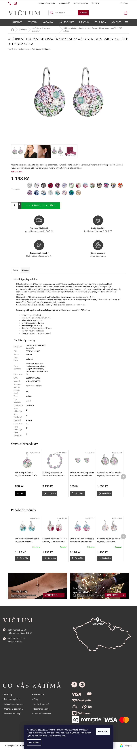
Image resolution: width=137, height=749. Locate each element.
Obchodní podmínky (13, 708)
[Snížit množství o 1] (19, 207)
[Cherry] (50, 185)
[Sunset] (120, 185)
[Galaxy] (106, 185)
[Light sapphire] (50, 193)
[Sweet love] (78, 185)
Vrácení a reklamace (13, 704)
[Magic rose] (64, 193)
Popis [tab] (15, 270)
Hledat (83, 12)
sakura (29, 354)
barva (89, 286)
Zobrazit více (16, 171)
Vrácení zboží (64, 3)
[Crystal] (29, 185)
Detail (20, 493)
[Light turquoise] (57, 193)
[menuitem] (16, 22)
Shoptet (128, 745)
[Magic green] (71, 193)
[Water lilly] (85, 185)
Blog (36, 699)
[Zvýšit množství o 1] (19, 204)
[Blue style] (36, 193)
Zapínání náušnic (41, 708)
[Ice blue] (43, 193)
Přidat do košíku (43, 205)
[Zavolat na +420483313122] (9, 3)
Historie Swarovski (42, 713)
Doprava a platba (80, 3)
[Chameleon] (92, 185)
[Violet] (64, 185)
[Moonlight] (113, 185)
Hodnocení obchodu (46, 3)
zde (63, 735)
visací (28, 401)
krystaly (69, 286)
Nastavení (34, 742)
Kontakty (95, 3)
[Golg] (78, 193)
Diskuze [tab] (25, 270)
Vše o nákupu (40, 694)
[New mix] (29, 193)
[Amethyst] (57, 185)
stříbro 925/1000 (33, 381)
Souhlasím (103, 731)
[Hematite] (43, 185)
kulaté (28, 396)
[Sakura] (71, 185)
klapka (29, 420)
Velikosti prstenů (41, 704)
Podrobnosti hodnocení (41, 49)
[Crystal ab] (36, 185)
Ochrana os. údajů (12, 713)
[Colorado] (99, 185)
